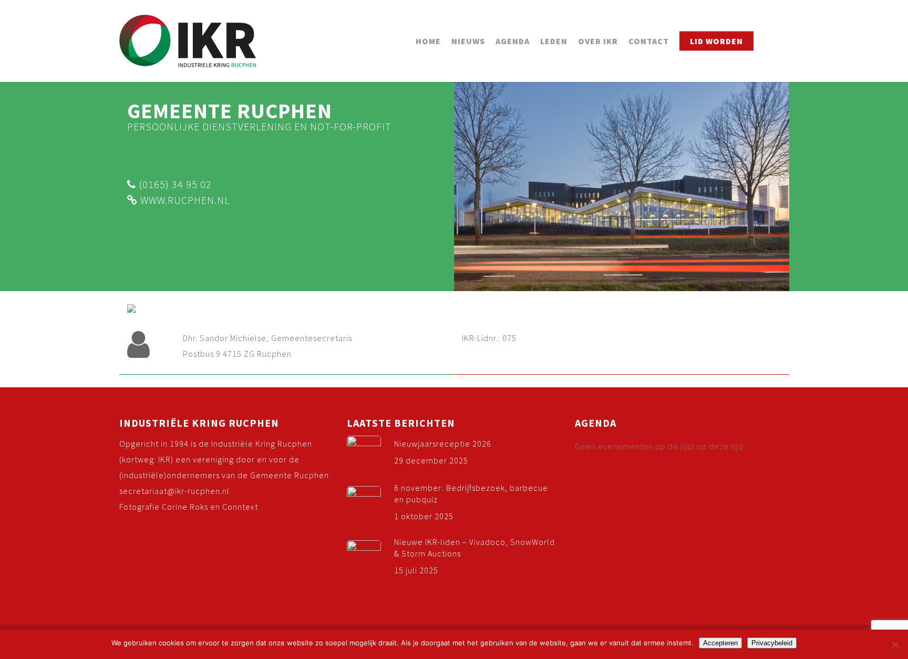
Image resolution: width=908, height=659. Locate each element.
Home (428, 41)
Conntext (240, 506)
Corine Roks (185, 506)
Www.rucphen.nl (184, 200)
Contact (648, 41)
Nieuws (468, 41)
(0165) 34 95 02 (174, 184)
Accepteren (720, 643)
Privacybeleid (771, 643)
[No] (895, 644)
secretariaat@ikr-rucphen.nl (174, 491)
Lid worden (716, 41)
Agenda (513, 41)
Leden (553, 41)
